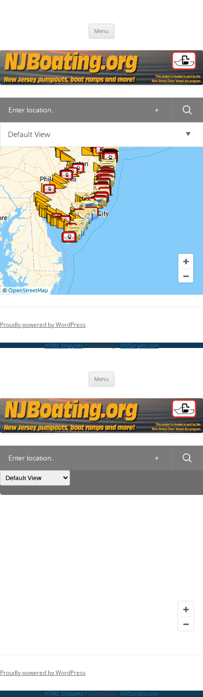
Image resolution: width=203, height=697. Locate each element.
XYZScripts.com (139, 345)
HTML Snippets (64, 345)
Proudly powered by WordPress (43, 324)
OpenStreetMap (28, 290)
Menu (101, 31)
